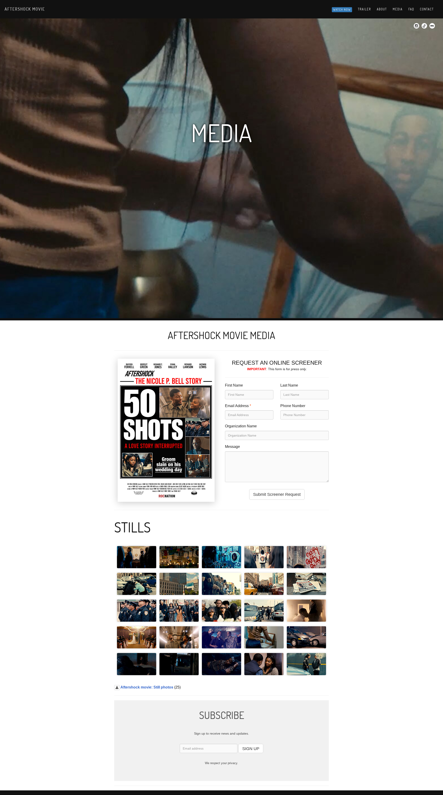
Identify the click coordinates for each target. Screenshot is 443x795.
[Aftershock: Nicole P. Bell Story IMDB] (432, 27)
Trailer (364, 9)
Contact (427, 9)
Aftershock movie (25, 9)
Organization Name (241, 426)
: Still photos (146, 687)
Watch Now (342, 9)
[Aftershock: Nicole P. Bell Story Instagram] (417, 27)
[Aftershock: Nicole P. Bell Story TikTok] (425, 27)
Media (398, 9)
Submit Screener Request (277, 494)
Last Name (289, 385)
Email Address (237, 406)
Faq (411, 9)
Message (232, 447)
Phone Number (292, 406)
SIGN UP (250, 748)
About (382, 9)
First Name (234, 385)
